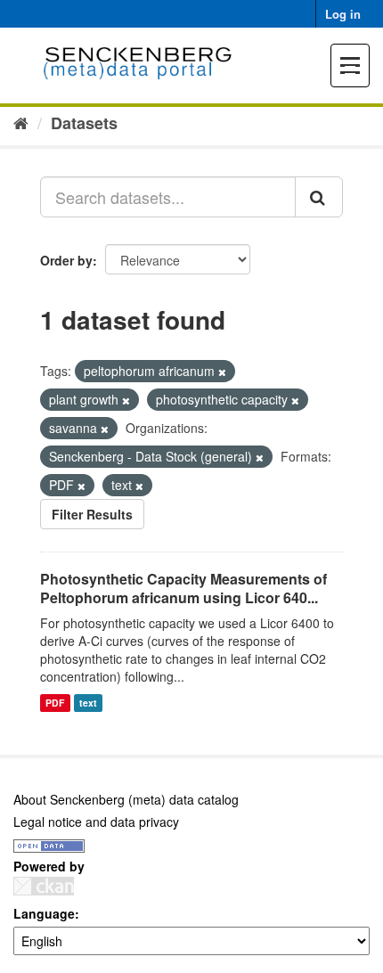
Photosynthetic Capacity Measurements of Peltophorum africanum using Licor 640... (183, 588)
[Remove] (222, 371)
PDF (54, 702)
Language (44, 913)
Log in (343, 13)
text (88, 702)
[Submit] (319, 196)
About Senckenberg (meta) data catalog (126, 799)
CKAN (43, 886)
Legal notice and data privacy (96, 821)
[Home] (21, 122)
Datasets (84, 123)
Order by (66, 260)
